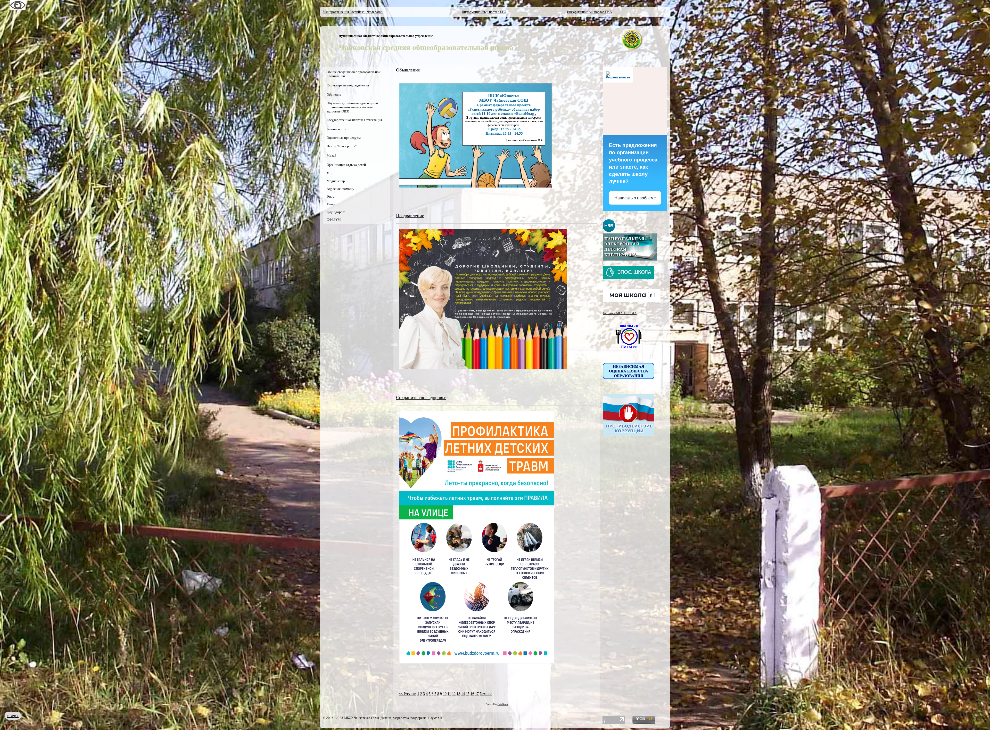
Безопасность (336, 129)
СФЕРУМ (334, 220)
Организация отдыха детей (346, 165)
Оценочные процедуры (344, 138)
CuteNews (503, 704)
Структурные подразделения (348, 85)
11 (449, 694)
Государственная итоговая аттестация (354, 120)
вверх (13, 715)
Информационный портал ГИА (589, 12)
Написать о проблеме (635, 198)
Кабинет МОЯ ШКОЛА (620, 313)
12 (454, 694)
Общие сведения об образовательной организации (354, 74)
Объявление (408, 69)
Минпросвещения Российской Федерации (353, 12)
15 (467, 694)
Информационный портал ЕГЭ (484, 12)
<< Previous (407, 694)
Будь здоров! (336, 212)
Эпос (330, 196)
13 (458, 694)
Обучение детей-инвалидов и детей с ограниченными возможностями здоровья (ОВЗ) (353, 107)
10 (445, 694)
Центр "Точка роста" (342, 146)
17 (477, 694)
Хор (329, 173)
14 (463, 694)
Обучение (334, 94)
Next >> (486, 694)
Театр (331, 204)
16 (472, 694)
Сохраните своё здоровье (421, 397)
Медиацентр (336, 181)
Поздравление (410, 215)
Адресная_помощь (340, 189)
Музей (331, 155)
